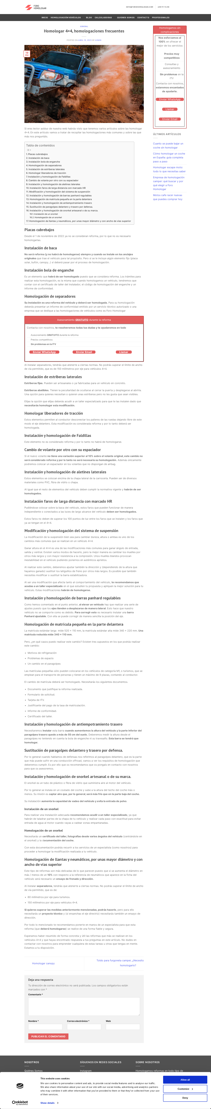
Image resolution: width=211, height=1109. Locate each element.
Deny (185, 1097)
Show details (47, 1103)
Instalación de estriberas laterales (47, 169)
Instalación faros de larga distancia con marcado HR (58, 188)
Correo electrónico (78, 1021)
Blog (89, 17)
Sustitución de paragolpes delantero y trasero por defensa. (61, 206)
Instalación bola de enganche (44, 161)
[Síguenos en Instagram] (176, 7)
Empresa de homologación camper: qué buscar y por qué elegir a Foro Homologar (168, 183)
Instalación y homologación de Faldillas (49, 176)
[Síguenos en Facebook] (172, 7)
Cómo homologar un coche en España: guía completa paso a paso (169, 157)
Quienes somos (126, 17)
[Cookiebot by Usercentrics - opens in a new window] (20, 1103)
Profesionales (160, 17)
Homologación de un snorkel (48, 217)
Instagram (86, 1070)
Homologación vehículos (66, 17)
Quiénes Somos (33, 1070)
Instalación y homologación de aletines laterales (54, 184)
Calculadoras (103, 17)
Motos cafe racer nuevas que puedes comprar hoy (167, 197)
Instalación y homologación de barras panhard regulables (61, 195)
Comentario (35, 994)
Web (108, 1021)
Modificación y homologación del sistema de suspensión (59, 191)
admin (98, 40)
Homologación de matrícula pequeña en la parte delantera (61, 199)
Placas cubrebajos (38, 154)
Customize (183, 1088)
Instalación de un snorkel (46, 214)
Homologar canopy (43, 963)
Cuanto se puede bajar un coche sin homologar (168, 145)
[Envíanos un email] (180, 7)
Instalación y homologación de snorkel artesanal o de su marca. (64, 210)
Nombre (33, 1021)
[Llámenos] (184, 7)
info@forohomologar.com (139, 7)
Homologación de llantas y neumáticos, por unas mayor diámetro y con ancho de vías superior (80, 221)
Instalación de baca (39, 158)
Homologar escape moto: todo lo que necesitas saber (169, 169)
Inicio (45, 17)
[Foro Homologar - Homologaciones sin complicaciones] (37, 7)
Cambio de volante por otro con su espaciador (53, 180)
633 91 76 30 (163, 7)
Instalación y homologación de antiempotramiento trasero (61, 203)
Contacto (143, 17)
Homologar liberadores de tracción (47, 173)
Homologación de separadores (45, 165)
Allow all (185, 1079)
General (84, 26)
